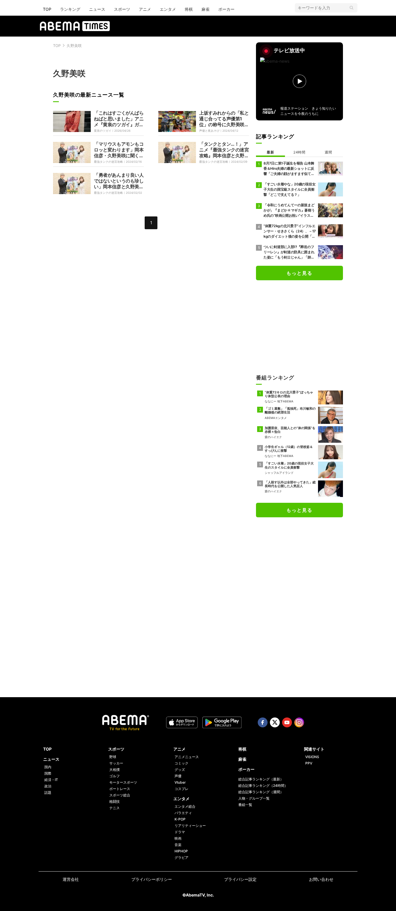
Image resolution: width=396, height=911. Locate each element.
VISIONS (312, 757)
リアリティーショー (190, 825)
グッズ (180, 769)
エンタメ (168, 9)
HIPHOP (181, 851)
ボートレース (119, 789)
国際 (47, 773)
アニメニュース (187, 757)
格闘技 (114, 801)
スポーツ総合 (119, 795)
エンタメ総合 (185, 806)
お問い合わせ (321, 879)
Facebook (263, 722)
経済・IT (51, 780)
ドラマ (180, 832)
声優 (178, 776)
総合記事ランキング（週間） (261, 792)
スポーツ (122, 9)
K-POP (180, 819)
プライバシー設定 (240, 879)
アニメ (145, 9)
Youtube (287, 722)
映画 (178, 838)
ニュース (97, 9)
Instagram (299, 722)
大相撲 (114, 769)
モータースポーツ (123, 782)
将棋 (189, 9)
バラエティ (183, 813)
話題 (47, 792)
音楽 (178, 845)
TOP (47, 9)
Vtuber (180, 782)
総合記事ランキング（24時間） (263, 785)
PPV (308, 763)
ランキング (70, 9)
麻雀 (205, 9)
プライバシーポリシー (151, 879)
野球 (112, 757)
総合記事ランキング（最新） (261, 779)
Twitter (275, 722)
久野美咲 (74, 45)
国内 (47, 767)
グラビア (181, 857)
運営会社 (71, 879)
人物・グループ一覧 (254, 798)
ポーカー (226, 9)
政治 (47, 786)
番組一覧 (245, 804)
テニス (114, 808)
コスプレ (181, 789)
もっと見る (299, 273)
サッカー (116, 763)
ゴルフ (114, 776)
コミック (181, 763)
